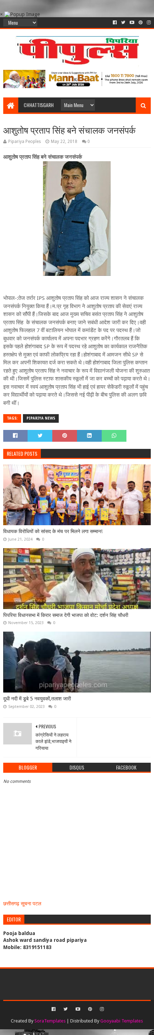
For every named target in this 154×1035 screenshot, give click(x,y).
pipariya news (41, 418)
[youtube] (132, 22)
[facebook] (114, 22)
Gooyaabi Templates (121, 1021)
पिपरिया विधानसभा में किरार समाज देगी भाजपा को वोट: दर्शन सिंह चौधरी (65, 615)
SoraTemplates (50, 1021)
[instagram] (148, 22)
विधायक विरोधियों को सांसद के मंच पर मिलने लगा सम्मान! (52, 531)
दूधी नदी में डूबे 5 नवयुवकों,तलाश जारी (37, 698)
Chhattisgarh (39, 105)
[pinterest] (140, 22)
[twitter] (123, 22)
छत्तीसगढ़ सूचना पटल (22, 903)
